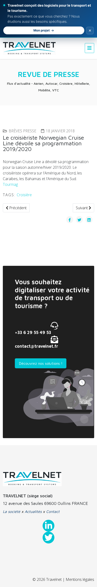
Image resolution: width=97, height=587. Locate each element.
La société (11, 511)
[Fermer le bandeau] (90, 30)
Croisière (24, 194)
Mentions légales (80, 579)
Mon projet (41, 30)
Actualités (33, 511)
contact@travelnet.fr (36, 346)
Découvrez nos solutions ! (40, 363)
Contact (53, 511)
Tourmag (10, 184)
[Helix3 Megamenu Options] (89, 48)
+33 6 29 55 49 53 (33, 332)
